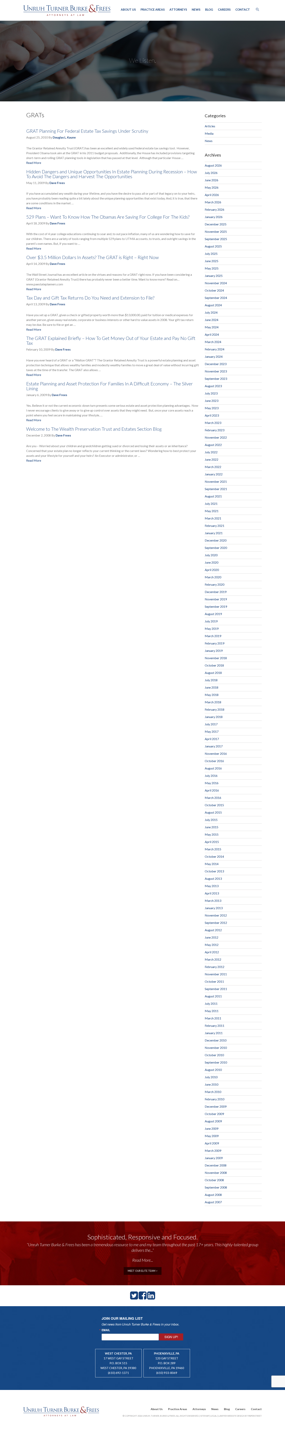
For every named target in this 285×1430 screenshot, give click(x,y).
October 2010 (214, 1055)
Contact (242, 9)
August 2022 (213, 445)
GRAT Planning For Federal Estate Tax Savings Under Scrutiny (87, 131)
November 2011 (216, 974)
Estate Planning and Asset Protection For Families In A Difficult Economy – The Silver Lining (109, 386)
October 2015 (214, 805)
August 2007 (213, 1202)
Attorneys (178, 9)
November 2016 (216, 753)
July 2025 (211, 253)
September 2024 (216, 298)
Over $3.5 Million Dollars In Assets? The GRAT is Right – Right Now (92, 257)
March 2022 (213, 467)
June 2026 (211, 180)
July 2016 (211, 775)
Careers (224, 9)
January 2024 (214, 356)
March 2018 (213, 702)
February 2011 (214, 1025)
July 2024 (211, 312)
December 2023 (215, 364)
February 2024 (214, 349)
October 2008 (214, 1180)
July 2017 (211, 724)
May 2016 (211, 783)
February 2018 (214, 709)
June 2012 (211, 937)
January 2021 (214, 533)
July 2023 (211, 393)
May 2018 (211, 695)
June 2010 (211, 1084)
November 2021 (216, 481)
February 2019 (214, 643)
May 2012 (211, 944)
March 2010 (213, 1092)
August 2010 (213, 1069)
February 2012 (214, 967)
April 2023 (212, 415)
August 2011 (213, 996)
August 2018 (213, 672)
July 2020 (211, 555)
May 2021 (211, 511)
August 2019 (213, 614)
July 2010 (211, 1077)
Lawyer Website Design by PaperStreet (240, 1416)
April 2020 (212, 570)
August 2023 (213, 386)
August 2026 (213, 165)
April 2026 (212, 195)
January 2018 (214, 717)
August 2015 (213, 812)
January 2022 (214, 474)
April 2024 (212, 334)
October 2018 (214, 665)
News (196, 9)
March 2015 (213, 849)
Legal (213, 1416)
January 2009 (214, 1158)
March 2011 (213, 1018)
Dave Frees (57, 183)
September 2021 (216, 489)
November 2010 (216, 1047)
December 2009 (215, 1106)
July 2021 (211, 503)
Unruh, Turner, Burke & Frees (67, 10)
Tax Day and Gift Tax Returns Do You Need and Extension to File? (90, 297)
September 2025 (216, 239)
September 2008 (216, 1187)
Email (106, 1330)
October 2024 (214, 290)
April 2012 (212, 952)
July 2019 (211, 621)
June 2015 (211, 827)
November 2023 (216, 371)
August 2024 (213, 305)
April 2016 (212, 790)
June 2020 (211, 562)
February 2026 (214, 209)
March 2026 (213, 202)
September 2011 (216, 989)
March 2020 (213, 577)
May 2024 (211, 327)
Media (209, 133)
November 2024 (216, 283)
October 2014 (214, 856)
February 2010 (214, 1099)
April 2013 (212, 893)
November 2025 (216, 231)
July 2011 (211, 1003)
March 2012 (213, 959)
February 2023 (214, 430)
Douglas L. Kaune (64, 137)
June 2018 (211, 687)
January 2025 (214, 275)
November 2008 (216, 1172)
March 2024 (213, 342)
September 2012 (216, 922)
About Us (128, 9)
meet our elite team (142, 1270)
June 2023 (211, 400)
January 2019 (214, 650)
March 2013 (213, 900)
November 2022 (216, 437)
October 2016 (214, 761)
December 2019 (215, 592)
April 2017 (212, 739)
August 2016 (213, 768)
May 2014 (211, 864)
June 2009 (211, 1128)
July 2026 (211, 173)
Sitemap (204, 1416)
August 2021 (213, 496)
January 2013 (214, 908)
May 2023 (211, 408)
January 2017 (214, 746)
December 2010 (215, 1040)
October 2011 (214, 981)
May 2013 (211, 886)
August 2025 (213, 246)
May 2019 (211, 628)
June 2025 (211, 261)
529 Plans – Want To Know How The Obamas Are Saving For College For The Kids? (107, 217)
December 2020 (215, 540)
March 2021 (213, 518)
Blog (209, 9)
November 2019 (216, 599)
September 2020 (216, 547)
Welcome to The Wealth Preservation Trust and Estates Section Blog (94, 429)
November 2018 (216, 658)
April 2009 (212, 1143)
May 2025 (211, 268)
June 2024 (211, 320)
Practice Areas (153, 9)
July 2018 (211, 680)
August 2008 (213, 1194)
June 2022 (211, 459)
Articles (210, 126)
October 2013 (214, 871)
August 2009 (213, 1121)
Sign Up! (171, 1337)
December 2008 (215, 1165)
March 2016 (213, 797)
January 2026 (214, 217)
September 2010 (216, 1062)
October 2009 (214, 1114)
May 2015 (211, 834)
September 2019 (216, 606)
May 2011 (211, 1011)
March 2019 (213, 636)
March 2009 (213, 1150)
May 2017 (211, 731)
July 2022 (211, 452)
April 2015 (212, 842)
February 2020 (214, 584)
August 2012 (213, 930)
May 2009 (211, 1136)
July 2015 (211, 820)
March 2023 (213, 422)
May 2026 (211, 187)
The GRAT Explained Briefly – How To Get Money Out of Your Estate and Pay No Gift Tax (110, 340)
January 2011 (214, 1033)
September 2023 (216, 378)
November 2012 (216, 915)
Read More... (142, 1260)
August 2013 (213, 878)
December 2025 (215, 224)
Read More (33, 162)
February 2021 (214, 525)
